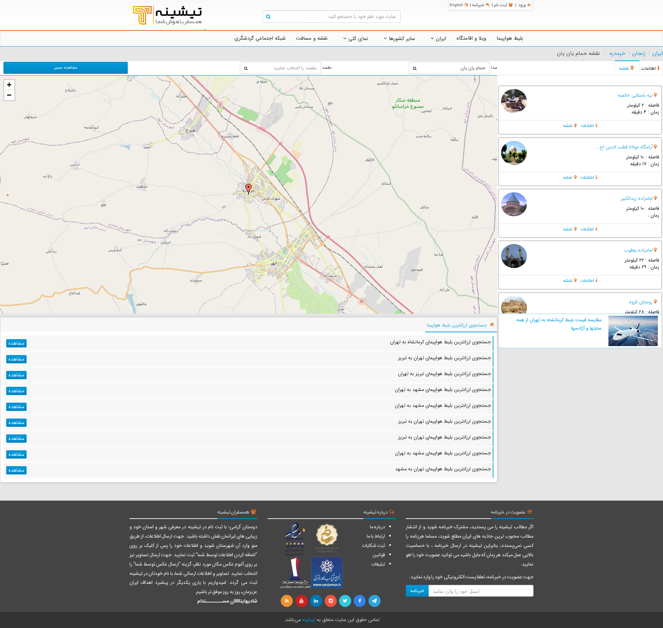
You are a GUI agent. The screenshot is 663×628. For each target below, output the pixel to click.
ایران (440, 39)
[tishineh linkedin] (316, 601)
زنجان (638, 53)
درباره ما (377, 527)
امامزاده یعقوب (638, 250)
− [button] (9, 95)
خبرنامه (478, 5)
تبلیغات (378, 564)
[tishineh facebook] (360, 601)
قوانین (379, 555)
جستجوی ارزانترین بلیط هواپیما (457, 325)
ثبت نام (500, 5)
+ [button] (9, 84)
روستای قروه (641, 302)
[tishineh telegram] (374, 601)
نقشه (568, 125)
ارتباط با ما (376, 536)
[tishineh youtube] (302, 601)
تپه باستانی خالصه (635, 95)
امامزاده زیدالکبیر (637, 198)
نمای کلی (357, 39)
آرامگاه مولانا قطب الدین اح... (624, 147)
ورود (522, 5)
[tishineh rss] (288, 601)
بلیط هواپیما (510, 38)
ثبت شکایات (373, 545)
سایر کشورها (401, 39)
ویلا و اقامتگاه (471, 38)
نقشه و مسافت (312, 38)
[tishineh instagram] (331, 601)
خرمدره (617, 53)
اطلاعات (587, 125)
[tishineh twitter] (345, 601)
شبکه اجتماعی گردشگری (260, 38)
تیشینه (308, 620)
